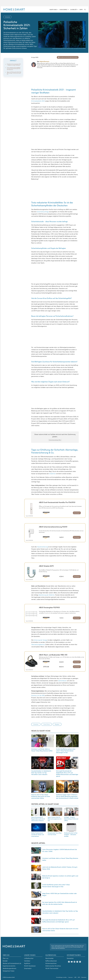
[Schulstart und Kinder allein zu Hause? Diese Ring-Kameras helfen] (42, 740)
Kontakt (5, 961)
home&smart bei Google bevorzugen (68, 57)
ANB (75, 977)
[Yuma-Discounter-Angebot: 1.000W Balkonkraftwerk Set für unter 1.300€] (36, 850)
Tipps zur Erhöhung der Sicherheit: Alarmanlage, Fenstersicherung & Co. (14, 73)
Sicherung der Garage (40, 640)
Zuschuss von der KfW (37, 695)
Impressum (70, 977)
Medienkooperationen (9, 968)
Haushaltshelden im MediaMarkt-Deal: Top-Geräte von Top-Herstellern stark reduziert (41, 772)
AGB (79, 977)
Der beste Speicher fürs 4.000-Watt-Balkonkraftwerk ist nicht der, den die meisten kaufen (59, 903)
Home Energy (63, 9)
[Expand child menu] (57, 9)
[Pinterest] (74, 962)
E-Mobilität (73, 9)
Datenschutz (83, 977)
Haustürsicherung (42, 547)
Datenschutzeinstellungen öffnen (55, 440)
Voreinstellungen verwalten (61, 977)
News (81, 9)
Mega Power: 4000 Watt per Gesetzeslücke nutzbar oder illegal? (59, 894)
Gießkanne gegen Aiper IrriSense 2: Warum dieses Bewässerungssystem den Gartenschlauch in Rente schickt (67, 796)
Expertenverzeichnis (9, 966)
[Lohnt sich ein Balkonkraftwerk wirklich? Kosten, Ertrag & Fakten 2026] (36, 868)
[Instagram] (77, 962)
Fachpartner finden (8, 971)
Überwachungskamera (38, 644)
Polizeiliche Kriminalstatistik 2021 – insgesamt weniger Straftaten (14, 64)
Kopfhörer (27, 963)
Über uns (5, 958)
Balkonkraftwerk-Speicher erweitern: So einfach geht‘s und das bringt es (60, 877)
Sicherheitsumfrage (43, 212)
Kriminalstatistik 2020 (38, 101)
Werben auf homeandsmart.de (12, 963)
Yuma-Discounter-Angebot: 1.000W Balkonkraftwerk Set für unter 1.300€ (59, 850)
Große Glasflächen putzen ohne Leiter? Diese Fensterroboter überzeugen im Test (65, 750)
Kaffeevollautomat (51, 961)
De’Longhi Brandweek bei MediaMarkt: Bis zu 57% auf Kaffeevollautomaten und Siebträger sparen (67, 773)
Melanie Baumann (44, 61)
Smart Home (53, 9)
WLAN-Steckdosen (30, 966)
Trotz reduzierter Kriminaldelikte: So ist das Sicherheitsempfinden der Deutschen (13, 68)
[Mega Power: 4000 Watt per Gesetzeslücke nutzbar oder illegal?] (36, 894)
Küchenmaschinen (51, 963)
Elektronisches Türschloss (53, 966)
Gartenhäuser (62, 681)
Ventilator (27, 961)
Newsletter (70, 958)
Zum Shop (76, 513)
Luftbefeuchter (29, 958)
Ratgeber (57, 724)
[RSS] (80, 962)
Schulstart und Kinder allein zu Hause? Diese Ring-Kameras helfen (41, 750)
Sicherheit (7, 17)
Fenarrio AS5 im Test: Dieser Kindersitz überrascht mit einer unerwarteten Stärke (40, 796)
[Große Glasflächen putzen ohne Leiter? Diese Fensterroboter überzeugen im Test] (67, 740)
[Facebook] (69, 962)
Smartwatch (27, 968)
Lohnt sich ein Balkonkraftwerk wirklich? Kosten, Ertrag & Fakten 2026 (59, 868)
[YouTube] (72, 962)
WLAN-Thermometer (51, 968)
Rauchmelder (49, 958)
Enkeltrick (52, 474)
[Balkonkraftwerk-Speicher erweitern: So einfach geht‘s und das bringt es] (36, 877)
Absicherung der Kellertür (46, 595)
